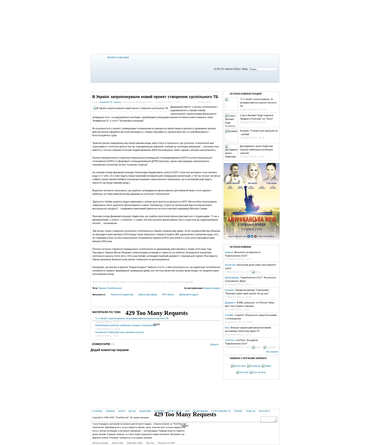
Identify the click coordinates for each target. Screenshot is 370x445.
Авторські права (100, 443)
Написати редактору (122, 294)
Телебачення (114, 288)
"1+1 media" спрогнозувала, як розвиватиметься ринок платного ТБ (132, 318)
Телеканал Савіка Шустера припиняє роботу (119, 332)
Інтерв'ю (163, 86)
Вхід (245, 69)
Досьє (132, 411)
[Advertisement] (185, 27)
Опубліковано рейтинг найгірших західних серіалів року (125, 325)
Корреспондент (212, 288)
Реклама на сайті (166, 443)
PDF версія (168, 294)
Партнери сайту (134, 443)
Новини (115, 86)
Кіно (191, 86)
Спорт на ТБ (179, 86)
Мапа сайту (117, 443)
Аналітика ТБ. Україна (110, 102)
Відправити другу (188, 294)
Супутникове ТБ (220, 411)
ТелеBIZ (241, 86)
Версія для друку (148, 294)
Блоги (126, 86)
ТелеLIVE (253, 86)
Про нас (150, 443)
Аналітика (145, 411)
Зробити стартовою (118, 57)
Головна (102, 86)
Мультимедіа (203, 86)
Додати (214, 344)
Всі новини (272, 351)
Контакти (267, 86)
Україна (102, 288)
